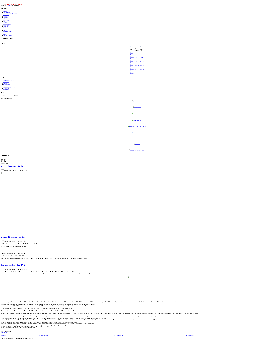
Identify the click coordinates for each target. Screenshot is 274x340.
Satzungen (5, 26)
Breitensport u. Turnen (8, 80)
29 (141, 69)
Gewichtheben (6, 84)
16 (143, 61)
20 (138, 65)
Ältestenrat (5, 17)
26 (136, 69)
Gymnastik (5, 85)
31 (133, 73)
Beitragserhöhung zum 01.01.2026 (13, 237)
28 (140, 69)
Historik (5, 21)
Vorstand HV (6, 16)
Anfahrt (5, 29)
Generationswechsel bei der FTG (13, 265)
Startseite (9, 5)
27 (138, 69)
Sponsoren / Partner (7, 31)
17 (133, 65)
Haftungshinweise (190, 335)
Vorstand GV (6, 15)
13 (138, 61)
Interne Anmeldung (7, 35)
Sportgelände (6, 20)
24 (133, 69)
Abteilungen (6, 18)
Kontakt (5, 27)
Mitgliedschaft (6, 25)
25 (135, 69)
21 (140, 65)
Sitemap (5, 34)
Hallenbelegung (7, 24)
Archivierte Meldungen (11, 13)
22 (141, 65)
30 (143, 69)
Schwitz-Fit (6, 88)
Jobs (4, 33)
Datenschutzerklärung (118, 335)
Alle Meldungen (7, 12)
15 (141, 61)
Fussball (5, 83)
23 (143, 65)
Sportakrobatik (6, 89)
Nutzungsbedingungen (43, 335)
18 (135, 65)
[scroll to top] (4, 332)
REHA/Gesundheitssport (9, 87)
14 (140, 61)
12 (136, 61)
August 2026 (136, 48)
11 (135, 61)
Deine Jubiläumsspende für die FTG (14, 166)
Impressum (5, 30)
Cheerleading (6, 82)
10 (133, 61)
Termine (5, 22)
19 (136, 65)
